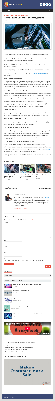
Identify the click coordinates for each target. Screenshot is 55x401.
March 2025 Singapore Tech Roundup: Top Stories (16, 349)
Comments (14, 280)
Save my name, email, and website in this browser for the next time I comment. (25, 260)
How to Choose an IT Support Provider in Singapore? (9, 176)
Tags (20, 280)
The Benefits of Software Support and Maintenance (16, 351)
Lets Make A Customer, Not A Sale (21, 290)
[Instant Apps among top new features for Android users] (8, 284)
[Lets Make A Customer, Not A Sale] (8, 290)
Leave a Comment (22, 20)
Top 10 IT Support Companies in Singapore (23, 298)
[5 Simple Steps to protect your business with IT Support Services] (8, 314)
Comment (7, 222)
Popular (7, 280)
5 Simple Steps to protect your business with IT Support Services (29, 313)
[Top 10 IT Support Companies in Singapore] (8, 298)
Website (6, 252)
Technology (25, 15)
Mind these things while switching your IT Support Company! (26, 306)
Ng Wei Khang (14, 20)
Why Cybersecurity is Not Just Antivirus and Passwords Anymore (20, 342)
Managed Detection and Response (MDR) (14, 345)
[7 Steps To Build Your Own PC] (43, 173)
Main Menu (9, 10)
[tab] (7, 281)
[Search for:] (27, 266)
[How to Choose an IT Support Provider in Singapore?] (11, 173)
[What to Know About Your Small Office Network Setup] (27, 173)
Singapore (12, 15)
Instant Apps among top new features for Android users (27, 284)
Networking (6, 15)
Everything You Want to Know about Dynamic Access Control (19, 347)
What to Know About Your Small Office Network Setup (27, 176)
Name (5, 240)
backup (48, 149)
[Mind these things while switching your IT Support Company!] (7, 306)
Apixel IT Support (47, 396)
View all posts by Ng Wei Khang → (21, 208)
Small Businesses (19, 15)
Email (6, 246)
